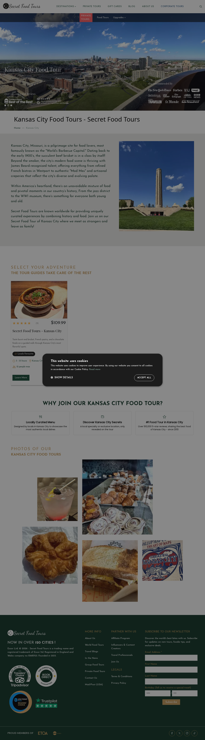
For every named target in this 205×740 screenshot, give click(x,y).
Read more (94, 369)
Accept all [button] (144, 378)
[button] (62, 378)
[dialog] (102, 370)
